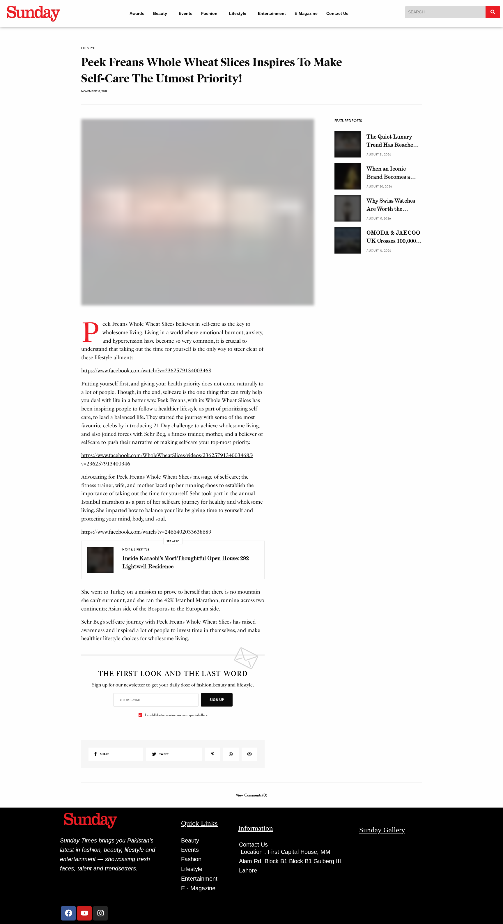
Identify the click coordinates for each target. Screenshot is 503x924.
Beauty (160, 13)
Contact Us (337, 13)
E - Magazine (198, 888)
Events (185, 13)
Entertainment (272, 13)
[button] (161, 13)
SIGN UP (217, 700)
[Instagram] (100, 913)
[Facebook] (68, 913)
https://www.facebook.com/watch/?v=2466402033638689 (146, 532)
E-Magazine (306, 13)
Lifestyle (237, 13)
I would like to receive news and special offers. (176, 715)
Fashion (209, 13)
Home (127, 549)
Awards (137, 13)
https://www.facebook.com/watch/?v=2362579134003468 (146, 370)
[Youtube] (84, 913)
